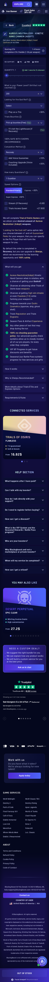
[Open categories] (46, 11)
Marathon (7, 828)
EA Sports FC (30, 820)
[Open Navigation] (43, 4)
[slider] (6, 75)
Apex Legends (31, 807)
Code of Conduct (10, 868)
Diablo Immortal (9, 820)
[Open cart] (36, 4)
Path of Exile (8, 807)
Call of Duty (8, 816)
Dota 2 (28, 824)
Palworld (29, 828)
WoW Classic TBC (32, 799)
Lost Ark (6, 824)
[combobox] (24, 94)
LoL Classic (30, 832)
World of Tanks (31, 811)
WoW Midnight (9, 799)
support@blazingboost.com (19, 890)
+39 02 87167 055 (38, 890)
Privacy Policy (9, 863)
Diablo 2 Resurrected (11, 837)
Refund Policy (8, 855)
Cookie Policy (8, 859)
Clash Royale (30, 816)
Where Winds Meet (10, 832)
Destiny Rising (31, 803)
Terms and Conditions (12, 851)
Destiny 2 (7, 803)
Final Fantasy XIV (10, 811)
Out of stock (24, 973)
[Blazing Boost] (6, 4)
